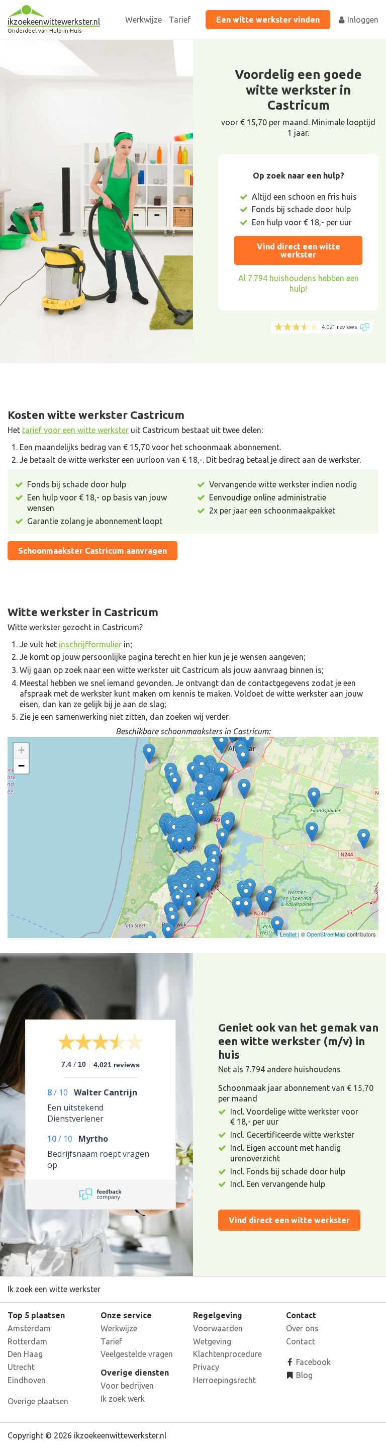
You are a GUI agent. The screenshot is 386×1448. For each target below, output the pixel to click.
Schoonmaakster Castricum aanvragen (92, 550)
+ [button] (21, 750)
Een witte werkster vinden (268, 19)
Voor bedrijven (127, 1385)
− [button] (21, 765)
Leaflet (288, 934)
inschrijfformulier (90, 644)
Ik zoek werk (123, 1398)
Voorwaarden (218, 1328)
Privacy (206, 1367)
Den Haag (25, 1353)
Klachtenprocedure (227, 1353)
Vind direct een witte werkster (298, 250)
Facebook (312, 1362)
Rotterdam (27, 1341)
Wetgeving (212, 1341)
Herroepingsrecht (224, 1380)
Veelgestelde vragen (137, 1353)
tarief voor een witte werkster (75, 430)
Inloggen (361, 19)
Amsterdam (29, 1328)
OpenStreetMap (326, 934)
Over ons (302, 1328)
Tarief (179, 19)
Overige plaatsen (38, 1401)
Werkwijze (143, 19)
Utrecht (21, 1367)
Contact (300, 1341)
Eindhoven (27, 1380)
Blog (303, 1375)
